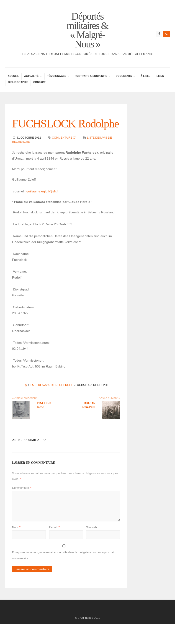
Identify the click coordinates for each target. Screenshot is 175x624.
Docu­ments (124, 76)
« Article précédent (24, 398)
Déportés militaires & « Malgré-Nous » (87, 30)
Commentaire (21, 487)
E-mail (54, 527)
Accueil (13, 76)
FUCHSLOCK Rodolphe (65, 123)
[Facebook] (159, 34)
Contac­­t (39, 82)
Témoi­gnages (56, 76)
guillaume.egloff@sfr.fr (42, 191)
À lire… (146, 76)
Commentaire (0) (64, 137)
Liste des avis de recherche (51, 385)
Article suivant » (109, 398)
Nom (16, 527)
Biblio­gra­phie (18, 82)
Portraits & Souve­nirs (91, 76)
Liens (160, 76)
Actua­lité (31, 76)
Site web (91, 527)
